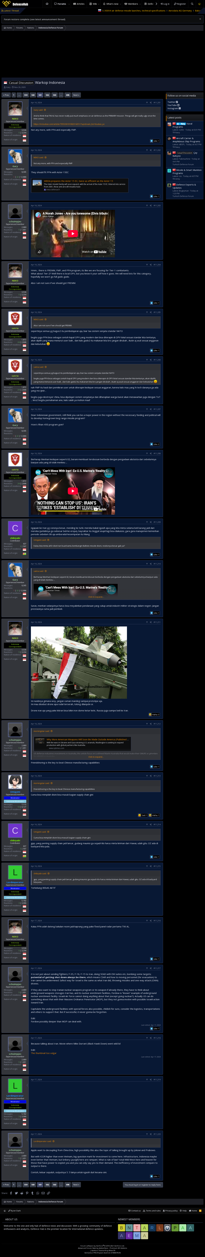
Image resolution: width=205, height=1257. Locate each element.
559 (25, 95)
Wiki (95, 3)
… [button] (19, 95)
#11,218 (157, 1038)
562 (47, 95)
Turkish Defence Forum (183, 164)
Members (133, 3)
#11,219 (157, 1079)
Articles (80, 3)
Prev (7, 95)
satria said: (39, 367)
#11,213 (157, 776)
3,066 (24, 903)
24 (19, 342)
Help (184, 1210)
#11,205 (157, 312)
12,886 (23, 177)
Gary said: (38, 110)
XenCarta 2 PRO (90, 1253)
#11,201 (157, 102)
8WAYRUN (117, 1253)
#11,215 (157, 866)
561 (40, 95)
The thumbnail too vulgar (44, 1053)
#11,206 (157, 360)
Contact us (136, 1210)
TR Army (176, 178)
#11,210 (157, 563)
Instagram (173, 108)
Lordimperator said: (42, 1141)
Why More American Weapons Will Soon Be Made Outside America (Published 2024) (90, 739)
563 (54, 95)
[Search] (192, 4)
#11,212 (157, 724)
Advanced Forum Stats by (102, 1248)
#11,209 (157, 522)
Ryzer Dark (15, 1210)
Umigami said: (40, 540)
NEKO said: (39, 157)
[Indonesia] (5, 82)
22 (18, 177)
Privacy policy (171, 1210)
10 (19, 807)
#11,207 (157, 409)
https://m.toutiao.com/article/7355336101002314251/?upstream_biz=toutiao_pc (69, 124)
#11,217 (157, 968)
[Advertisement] (102, 55)
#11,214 (157, 824)
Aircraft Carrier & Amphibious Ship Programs (186, 140)
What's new (112, 3)
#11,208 (157, 453)
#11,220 (157, 1134)
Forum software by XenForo (102, 1246)
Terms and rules (153, 1210)
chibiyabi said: (40, 873)
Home (47, 4)
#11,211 (157, 622)
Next (75, 95)
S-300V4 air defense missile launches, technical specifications (77, 10)
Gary (8, 87)
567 (24, 546)
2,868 (24, 342)
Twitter (171, 101)
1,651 (24, 229)
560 (33, 95)
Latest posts (174, 117)
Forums (62, 3)
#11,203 (157, 205)
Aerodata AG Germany (124, 10)
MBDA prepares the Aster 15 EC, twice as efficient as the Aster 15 (78, 180)
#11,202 (157, 150)
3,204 (24, 132)
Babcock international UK (152, 10)
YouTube (172, 105)
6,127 (24, 807)
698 (67, 95)
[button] (69, 4)
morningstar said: (42, 731)
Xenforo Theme (103, 1250)
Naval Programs (182, 125)
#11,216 (157, 920)
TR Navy (176, 132)
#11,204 (157, 264)
